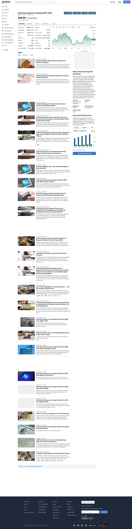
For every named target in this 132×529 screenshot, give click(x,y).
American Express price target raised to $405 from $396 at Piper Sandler (51, 181)
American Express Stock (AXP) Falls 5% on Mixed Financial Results (52, 427)
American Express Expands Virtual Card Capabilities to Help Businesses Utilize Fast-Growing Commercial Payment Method (51, 210)
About (68, 504)
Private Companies (29, 512)
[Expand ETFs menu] (13, 18)
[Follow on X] (78, 525)
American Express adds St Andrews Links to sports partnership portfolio (51, 104)
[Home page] (6, 2)
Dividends (29, 23)
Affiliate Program (71, 515)
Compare (92, 13)
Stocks (26, 504)
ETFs (25, 509)
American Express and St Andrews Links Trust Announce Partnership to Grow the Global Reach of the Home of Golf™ (52, 119)
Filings (31, 55)
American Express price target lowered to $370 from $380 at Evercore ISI (52, 374)
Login (54, 504)
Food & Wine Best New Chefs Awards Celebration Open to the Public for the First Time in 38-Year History (53, 134)
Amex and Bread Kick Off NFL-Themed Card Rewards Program (51, 61)
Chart (54, 23)
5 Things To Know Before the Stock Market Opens (53, 453)
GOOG (42, 460)
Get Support (41, 509)
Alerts (85, 13)
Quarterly (84, 127)
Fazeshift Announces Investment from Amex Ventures (51, 254)
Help (113, 2)
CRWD (45, 295)
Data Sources (56, 512)
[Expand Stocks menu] (13, 12)
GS (49, 295)
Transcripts (25, 55)
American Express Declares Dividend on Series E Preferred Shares (52, 76)
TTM (92, 127)
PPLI (38, 144)
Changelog (55, 509)
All (19, 55)
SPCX (58, 460)
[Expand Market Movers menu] (13, 37)
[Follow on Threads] (86, 525)
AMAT (38, 295)
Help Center (56, 518)
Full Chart (68, 13)
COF (42, 295)
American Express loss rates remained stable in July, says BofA (52, 167)
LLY (58, 295)
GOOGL (47, 460)
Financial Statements (84, 153)
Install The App (42, 512)
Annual (76, 127)
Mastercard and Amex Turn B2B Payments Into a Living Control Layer (52, 333)
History (37, 23)
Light (85, 518)
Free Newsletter (42, 507)
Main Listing (45, 23)
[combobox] (35, 2)
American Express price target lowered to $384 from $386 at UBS (52, 320)
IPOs (25, 507)
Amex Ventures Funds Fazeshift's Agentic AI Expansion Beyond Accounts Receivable (51, 239)
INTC (51, 460)
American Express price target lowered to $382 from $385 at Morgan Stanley (52, 347)
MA (38, 340)
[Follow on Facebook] (74, 525)
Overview (21, 23)
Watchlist (77, 13)
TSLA (62, 460)
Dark (91, 518)
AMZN (38, 460)
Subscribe (104, 512)
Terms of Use (70, 509)
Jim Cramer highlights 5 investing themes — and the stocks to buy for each (52, 287)
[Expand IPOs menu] (13, 15)
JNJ (51, 295)
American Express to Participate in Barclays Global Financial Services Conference (51, 152)
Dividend (20, 45)
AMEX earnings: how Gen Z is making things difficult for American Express (51, 441)
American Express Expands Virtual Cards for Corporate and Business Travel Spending (51, 194)
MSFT (54, 460)
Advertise (55, 515)
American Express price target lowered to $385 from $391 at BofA (52, 387)
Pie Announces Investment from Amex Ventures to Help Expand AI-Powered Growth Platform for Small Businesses (52, 304)
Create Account (57, 507)
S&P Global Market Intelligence (34, 466)
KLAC (54, 295)
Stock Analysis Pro (43, 504)
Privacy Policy (70, 512)
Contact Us (70, 507)
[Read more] (90, 97)
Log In (120, 2)
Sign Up (127, 2)
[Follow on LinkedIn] (82, 525)
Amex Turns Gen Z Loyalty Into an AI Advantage (52, 413)
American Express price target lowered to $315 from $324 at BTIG (52, 401)
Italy (20, 14)
